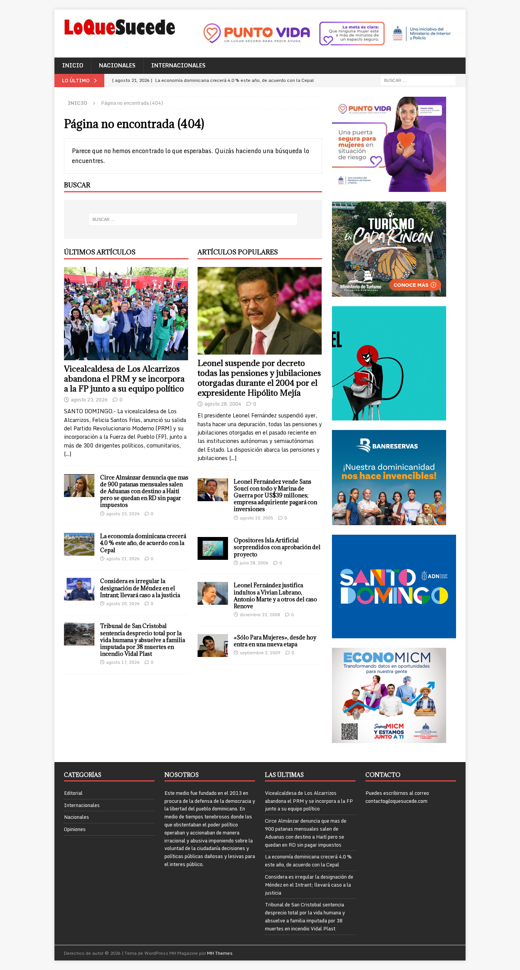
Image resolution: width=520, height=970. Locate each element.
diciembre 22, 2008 (260, 614)
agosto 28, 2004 (222, 404)
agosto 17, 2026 (123, 662)
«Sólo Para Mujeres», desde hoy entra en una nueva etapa (275, 641)
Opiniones (75, 829)
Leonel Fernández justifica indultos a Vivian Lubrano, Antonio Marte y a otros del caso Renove (275, 596)
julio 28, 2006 (254, 562)
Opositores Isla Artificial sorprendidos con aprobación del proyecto (277, 547)
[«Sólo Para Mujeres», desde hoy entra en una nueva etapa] (213, 645)
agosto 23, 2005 (256, 518)
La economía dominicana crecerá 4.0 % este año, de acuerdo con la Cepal (143, 542)
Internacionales (178, 65)
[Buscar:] (418, 79)
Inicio (72, 65)
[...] (67, 453)
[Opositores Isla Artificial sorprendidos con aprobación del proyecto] (213, 548)
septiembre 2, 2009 (260, 652)
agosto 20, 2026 (123, 603)
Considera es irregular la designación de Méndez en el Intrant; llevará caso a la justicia (140, 587)
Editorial (73, 793)
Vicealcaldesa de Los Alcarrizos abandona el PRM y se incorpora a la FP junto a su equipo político (124, 379)
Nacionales (117, 65)
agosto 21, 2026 (123, 558)
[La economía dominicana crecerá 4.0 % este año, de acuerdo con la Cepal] (79, 544)
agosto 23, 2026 (89, 399)
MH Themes (220, 953)
